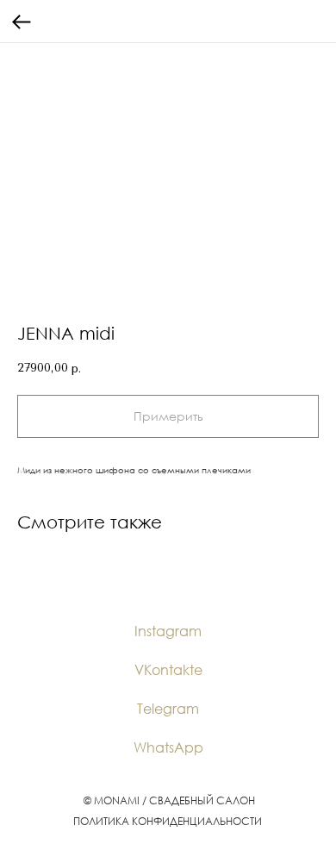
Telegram (168, 708)
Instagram (168, 631)
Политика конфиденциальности (167, 821)
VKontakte (168, 669)
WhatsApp (168, 747)
